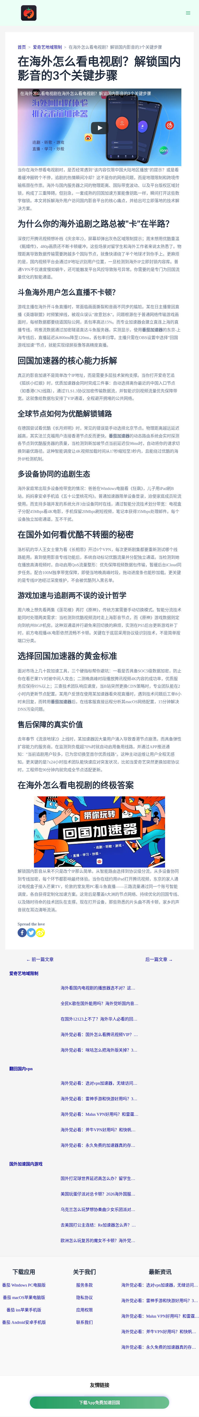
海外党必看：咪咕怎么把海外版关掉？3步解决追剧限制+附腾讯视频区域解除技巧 (99, 1050)
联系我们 (84, 1322)
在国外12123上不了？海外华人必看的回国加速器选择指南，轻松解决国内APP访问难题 (99, 1019)
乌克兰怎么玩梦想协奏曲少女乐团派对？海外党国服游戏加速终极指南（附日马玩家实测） (99, 1209)
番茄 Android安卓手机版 (24, 1322)
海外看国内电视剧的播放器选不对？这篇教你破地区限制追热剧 (99, 988)
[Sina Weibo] (40, 932)
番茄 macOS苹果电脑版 (24, 1297)
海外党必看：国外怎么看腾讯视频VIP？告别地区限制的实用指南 (99, 1034)
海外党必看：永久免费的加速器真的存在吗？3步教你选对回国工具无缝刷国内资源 (99, 1145)
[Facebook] (22, 932)
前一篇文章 (40, 959)
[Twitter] (31, 932)
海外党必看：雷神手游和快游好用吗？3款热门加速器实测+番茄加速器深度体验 (99, 1099)
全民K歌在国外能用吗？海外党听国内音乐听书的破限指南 (99, 1003)
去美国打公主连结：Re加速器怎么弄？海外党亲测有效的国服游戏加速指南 (99, 1225)
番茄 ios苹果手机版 (23, 1310)
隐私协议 (84, 1297)
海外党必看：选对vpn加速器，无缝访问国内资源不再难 (99, 1083)
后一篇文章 (159, 959)
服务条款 (84, 1285)
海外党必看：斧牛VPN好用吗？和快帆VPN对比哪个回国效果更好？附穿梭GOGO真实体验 (99, 1130)
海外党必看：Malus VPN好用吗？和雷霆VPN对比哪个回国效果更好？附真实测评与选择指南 (99, 1114)
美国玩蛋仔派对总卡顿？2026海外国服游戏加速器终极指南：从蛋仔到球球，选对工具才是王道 (99, 1194)
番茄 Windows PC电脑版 (24, 1285)
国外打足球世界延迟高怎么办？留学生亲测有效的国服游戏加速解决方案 (99, 1178)
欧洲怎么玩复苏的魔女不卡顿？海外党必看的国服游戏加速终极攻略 (99, 1240)
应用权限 (84, 1310)
